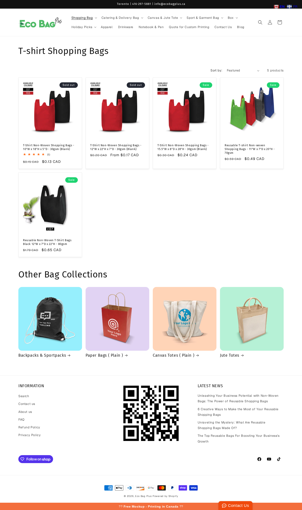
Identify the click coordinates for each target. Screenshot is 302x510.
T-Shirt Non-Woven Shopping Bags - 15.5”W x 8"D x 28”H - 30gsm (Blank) (183, 147)
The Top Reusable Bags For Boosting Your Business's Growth (239, 438)
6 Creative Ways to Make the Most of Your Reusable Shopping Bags (238, 412)
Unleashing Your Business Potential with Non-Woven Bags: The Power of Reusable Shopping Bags (238, 398)
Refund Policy (29, 427)
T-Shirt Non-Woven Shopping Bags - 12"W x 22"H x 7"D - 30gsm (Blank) (115, 147)
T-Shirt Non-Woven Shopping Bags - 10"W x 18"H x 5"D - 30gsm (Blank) (48, 147)
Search (23, 396)
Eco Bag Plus (143, 496)
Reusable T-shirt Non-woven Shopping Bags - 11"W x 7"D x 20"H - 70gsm (250, 149)
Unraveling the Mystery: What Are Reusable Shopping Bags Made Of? (232, 425)
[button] (84, 17)
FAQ (21, 419)
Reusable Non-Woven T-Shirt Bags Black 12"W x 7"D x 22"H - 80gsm (47, 242)
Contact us (26, 404)
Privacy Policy (29, 435)
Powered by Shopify (165, 496)
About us (25, 412)
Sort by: (216, 70)
